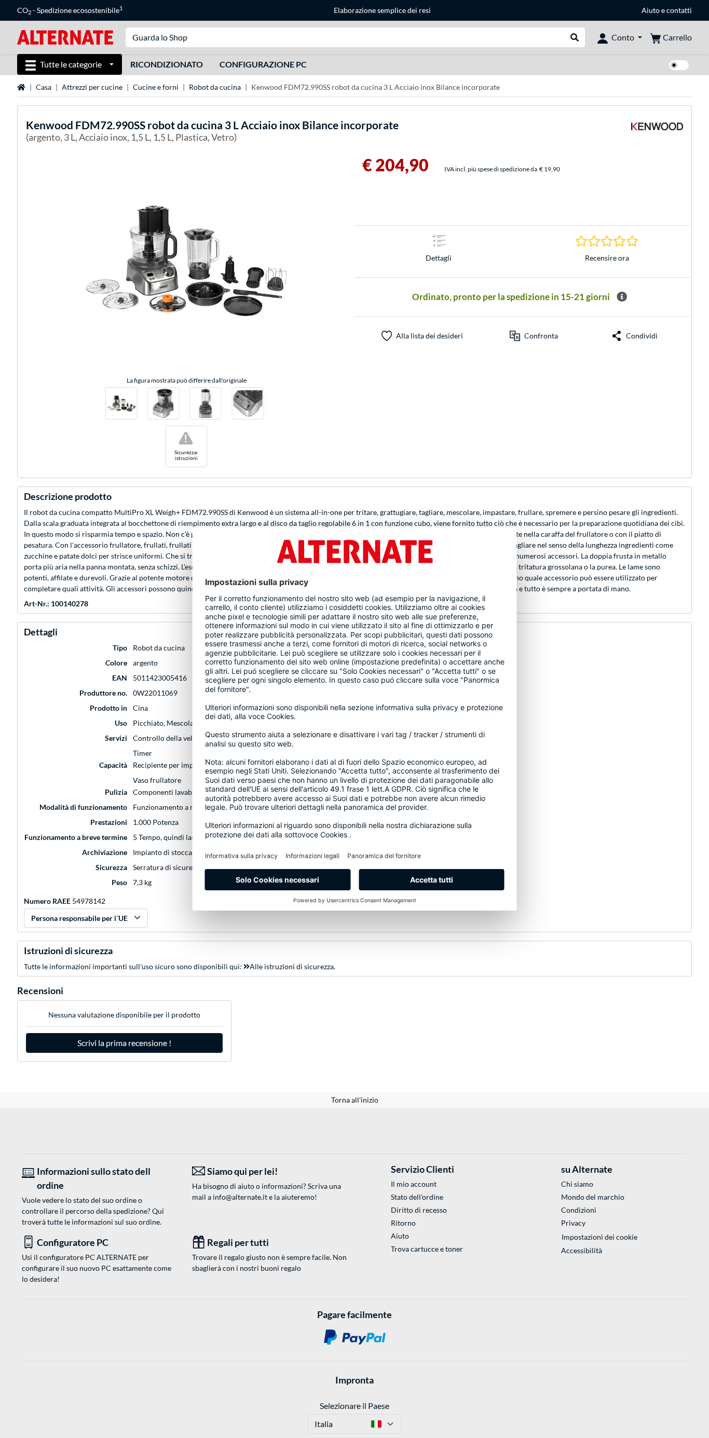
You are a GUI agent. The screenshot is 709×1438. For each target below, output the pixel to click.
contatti (679, 10)
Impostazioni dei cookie (599, 1236)
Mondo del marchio (592, 1196)
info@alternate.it (240, 1196)
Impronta (354, 1380)
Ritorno (403, 1222)
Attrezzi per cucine (92, 87)
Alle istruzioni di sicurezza (292, 966)
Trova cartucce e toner (427, 1248)
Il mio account (414, 1183)
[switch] (679, 65)
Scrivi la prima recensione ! (124, 1043)
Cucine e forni (156, 87)
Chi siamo (577, 1183)
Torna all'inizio (354, 1099)
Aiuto (651, 10)
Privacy (573, 1222)
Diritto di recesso (419, 1209)
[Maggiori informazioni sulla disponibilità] (622, 297)
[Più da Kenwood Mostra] (657, 132)
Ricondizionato (166, 64)
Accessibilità (581, 1250)
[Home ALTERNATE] (65, 36)
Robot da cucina (215, 87)
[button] (534, 336)
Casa (43, 87)
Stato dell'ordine (417, 1196)
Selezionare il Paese (354, 1405)
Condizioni (578, 1209)
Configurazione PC (263, 64)
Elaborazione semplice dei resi (382, 10)
